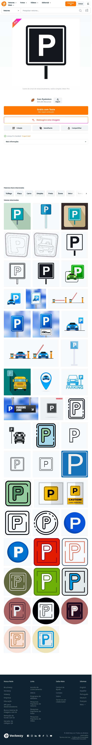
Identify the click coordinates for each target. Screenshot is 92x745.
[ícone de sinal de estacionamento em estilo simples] (17, 216)
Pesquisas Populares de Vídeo (35, 719)
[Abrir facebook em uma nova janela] (28, 736)
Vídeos (33, 2)
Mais (10, 5)
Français (81, 701)
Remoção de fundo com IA (9, 716)
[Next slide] (82, 193)
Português (82, 694)
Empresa (7, 698)
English (81, 687)
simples (40, 193)
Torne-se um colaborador (60, 701)
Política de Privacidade (78, 737)
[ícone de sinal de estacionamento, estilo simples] (74, 245)
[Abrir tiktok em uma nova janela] (43, 736)
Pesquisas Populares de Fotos (35, 711)
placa (19, 193)
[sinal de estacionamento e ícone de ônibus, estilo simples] (17, 435)
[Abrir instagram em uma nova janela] (32, 736)
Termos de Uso (63, 737)
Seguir (57, 102)
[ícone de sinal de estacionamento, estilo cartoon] (46, 216)
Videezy (7, 694)
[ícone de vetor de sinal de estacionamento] (46, 464)
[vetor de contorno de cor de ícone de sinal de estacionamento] (46, 435)
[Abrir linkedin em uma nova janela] (36, 736)
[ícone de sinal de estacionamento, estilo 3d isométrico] (46, 245)
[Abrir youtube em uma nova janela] (51, 736)
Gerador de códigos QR (8, 722)
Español (81, 691)
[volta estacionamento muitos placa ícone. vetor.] (18, 552)
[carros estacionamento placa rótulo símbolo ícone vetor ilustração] (61, 493)
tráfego (9, 193)
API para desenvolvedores (10, 705)
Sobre (57, 696)
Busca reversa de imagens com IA (11, 711)
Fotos (22, 2)
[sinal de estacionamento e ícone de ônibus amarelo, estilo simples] (17, 382)
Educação (8, 701)
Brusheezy (8, 687)
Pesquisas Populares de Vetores (35, 704)
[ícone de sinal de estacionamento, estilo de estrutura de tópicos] (17, 273)
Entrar (80, 4)
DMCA (32, 693)
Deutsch (81, 698)
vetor (70, 193)
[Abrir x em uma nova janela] (47, 736)
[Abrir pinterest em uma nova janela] (39, 736)
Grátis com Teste (46, 110)
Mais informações (12, 142)
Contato (58, 693)
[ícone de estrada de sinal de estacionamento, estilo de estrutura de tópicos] (46, 523)
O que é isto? (26, 136)
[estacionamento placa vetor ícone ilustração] (74, 435)
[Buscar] (80, 10)
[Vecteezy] (3, 3)
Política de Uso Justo (77, 739)
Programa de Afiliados (35, 697)
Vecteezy (7, 691)
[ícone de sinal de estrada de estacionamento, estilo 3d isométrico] (17, 245)
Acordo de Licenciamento (35, 688)
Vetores (11, 2)
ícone (60, 193)
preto (50, 193)
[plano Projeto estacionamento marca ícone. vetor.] (74, 523)
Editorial (45, 2)
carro (29, 193)
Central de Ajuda (59, 688)
